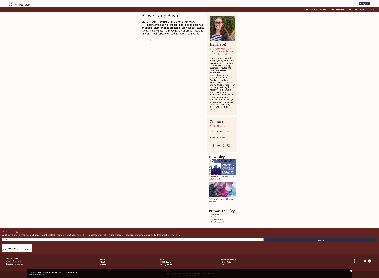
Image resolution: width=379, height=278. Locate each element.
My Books (323, 9)
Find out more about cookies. (36, 275)
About (362, 9)
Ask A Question (166, 265)
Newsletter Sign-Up (228, 259)
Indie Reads (215, 214)
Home (306, 9)
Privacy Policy (226, 262)
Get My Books (165, 262)
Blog (313, 9)
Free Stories (352, 9)
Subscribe (321, 240)
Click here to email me (15, 264)
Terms (222, 265)
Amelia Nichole (12, 258)
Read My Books (364, 4)
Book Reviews (215, 217)
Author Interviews (217, 219)
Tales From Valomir (337, 9)
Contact (372, 9)
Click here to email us (218, 137)
